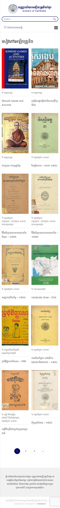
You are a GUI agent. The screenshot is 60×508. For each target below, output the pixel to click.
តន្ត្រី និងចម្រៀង (9, 414)
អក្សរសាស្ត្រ (8, 93)
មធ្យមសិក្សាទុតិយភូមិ (11, 350)
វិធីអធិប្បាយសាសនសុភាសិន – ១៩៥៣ (44, 235)
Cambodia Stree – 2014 (43, 297)
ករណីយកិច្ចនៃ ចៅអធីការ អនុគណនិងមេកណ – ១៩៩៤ (44, 360)
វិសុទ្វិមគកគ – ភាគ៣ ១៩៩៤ (44, 166)
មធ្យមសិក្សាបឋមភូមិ (9, 353)
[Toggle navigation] (55, 27)
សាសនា (46, 157)
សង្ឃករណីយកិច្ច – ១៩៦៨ (13, 297)
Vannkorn (41, 503)
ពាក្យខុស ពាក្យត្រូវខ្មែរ (11, 166)
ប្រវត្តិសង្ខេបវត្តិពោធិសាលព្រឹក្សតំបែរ (44, 103)
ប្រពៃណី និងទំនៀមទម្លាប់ (10, 417)
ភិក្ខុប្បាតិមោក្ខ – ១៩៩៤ (41, 423)
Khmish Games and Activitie (12, 103)
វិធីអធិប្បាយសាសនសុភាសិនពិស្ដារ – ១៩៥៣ (14, 235)
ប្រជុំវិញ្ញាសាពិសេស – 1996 (14, 361)
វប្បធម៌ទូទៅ (38, 157)
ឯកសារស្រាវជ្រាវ (7, 224)
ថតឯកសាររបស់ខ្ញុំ (14, 27)
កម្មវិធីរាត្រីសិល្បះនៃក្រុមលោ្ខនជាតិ (15, 431)
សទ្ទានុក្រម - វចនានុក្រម (10, 221)
